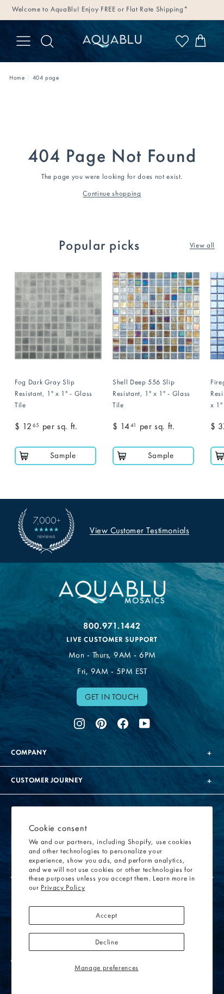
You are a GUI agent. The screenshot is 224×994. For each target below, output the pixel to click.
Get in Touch (112, 697)
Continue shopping (112, 193)
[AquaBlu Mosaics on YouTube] (144, 722)
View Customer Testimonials (139, 530)
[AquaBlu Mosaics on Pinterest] (101, 722)
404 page (46, 77)
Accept (106, 915)
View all (202, 245)
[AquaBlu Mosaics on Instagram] (79, 722)
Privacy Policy (63, 887)
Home (17, 77)
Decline (107, 942)
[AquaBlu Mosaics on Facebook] (122, 722)
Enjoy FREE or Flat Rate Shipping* (135, 9)
